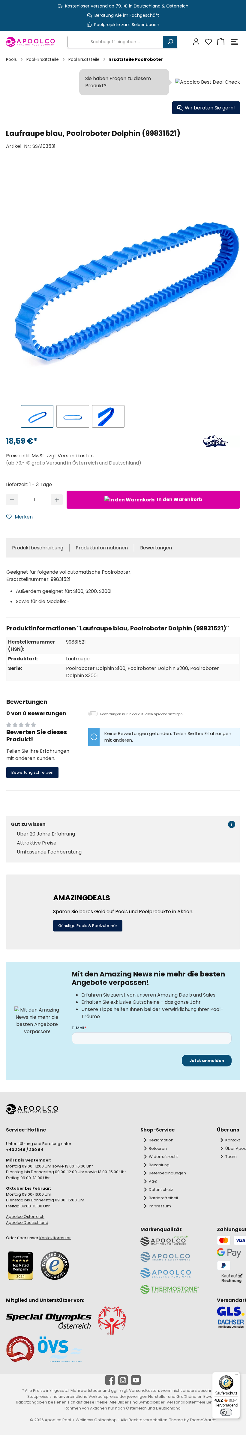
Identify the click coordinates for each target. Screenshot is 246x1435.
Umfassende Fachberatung (49, 852)
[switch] (226, 1412)
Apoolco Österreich (25, 1216)
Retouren (158, 1148)
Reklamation (161, 1140)
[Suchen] (170, 42)
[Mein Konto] (195, 42)
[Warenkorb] (220, 42)
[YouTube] (136, 1380)
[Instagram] (123, 1380)
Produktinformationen (102, 547)
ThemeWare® (203, 1420)
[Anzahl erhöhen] (57, 499)
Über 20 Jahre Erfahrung (46, 834)
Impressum (160, 1206)
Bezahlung (159, 1165)
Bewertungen (156, 547)
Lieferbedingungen (167, 1173)
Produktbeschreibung (37, 547)
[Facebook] (110, 1380)
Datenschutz (161, 1189)
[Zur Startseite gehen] (31, 42)
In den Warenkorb (179, 499)
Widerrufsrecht (163, 1156)
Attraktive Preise (36, 843)
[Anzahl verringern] (12, 499)
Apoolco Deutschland (27, 1222)
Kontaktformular (55, 1238)
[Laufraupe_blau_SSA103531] (126, 280)
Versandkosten (144, 1390)
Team (231, 1156)
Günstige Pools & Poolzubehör (87, 925)
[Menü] (234, 42)
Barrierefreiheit (163, 1198)
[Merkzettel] (208, 42)
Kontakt (232, 1140)
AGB (153, 1181)
